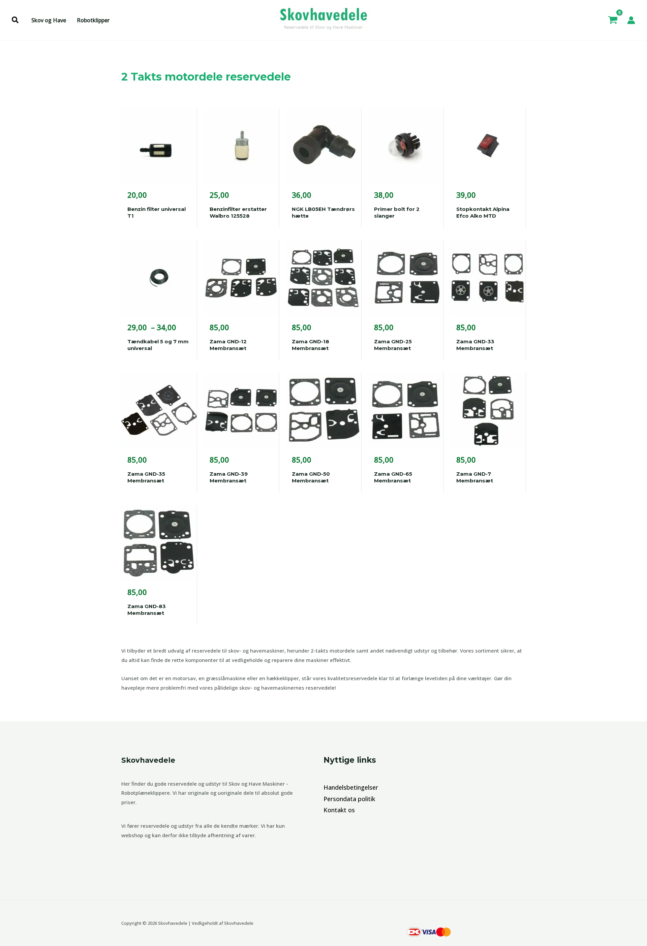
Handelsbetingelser (351, 787)
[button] (15, 20)
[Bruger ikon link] (631, 20)
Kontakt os (339, 810)
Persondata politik (349, 799)
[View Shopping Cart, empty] (612, 20)
